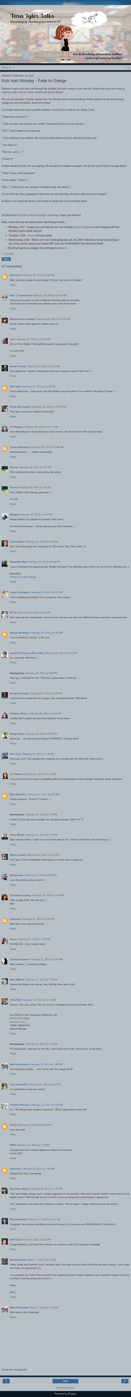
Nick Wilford (17, 979)
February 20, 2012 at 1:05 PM (47, 447)
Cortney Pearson (19, 1104)
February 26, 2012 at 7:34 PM (46, 1188)
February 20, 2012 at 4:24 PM (44, 561)
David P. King (17, 366)
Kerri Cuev (16, 1239)
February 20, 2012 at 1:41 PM (35, 467)
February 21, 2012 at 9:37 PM (46, 959)
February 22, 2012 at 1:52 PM (44, 1084)
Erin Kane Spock (19, 1188)
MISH (13, 1145)
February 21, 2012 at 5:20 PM (38, 919)
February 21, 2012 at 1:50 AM (38, 754)
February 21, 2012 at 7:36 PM (34, 939)
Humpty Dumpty (19, 693)
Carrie (13, 1124)
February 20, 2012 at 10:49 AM (33, 339)
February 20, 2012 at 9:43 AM (38, 275)
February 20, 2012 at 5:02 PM (47, 592)
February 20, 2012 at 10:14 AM (53, 319)
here (64, 248)
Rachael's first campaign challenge (38, 215)
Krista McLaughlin (20, 406)
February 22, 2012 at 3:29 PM (46, 1104)
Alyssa (14, 467)
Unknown (15, 275)
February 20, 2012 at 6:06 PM (34, 612)
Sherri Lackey (18, 855)
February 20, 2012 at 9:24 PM (45, 713)
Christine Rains (19, 713)
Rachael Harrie (18, 1259)
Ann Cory (15, 754)
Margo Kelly (17, 733)
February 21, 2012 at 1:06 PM (41, 814)
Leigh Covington (20, 592)
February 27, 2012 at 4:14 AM (44, 1219)
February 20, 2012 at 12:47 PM (41, 426)
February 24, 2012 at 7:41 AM (38, 1168)
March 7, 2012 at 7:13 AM (44, 1307)
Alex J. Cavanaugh (21, 295)
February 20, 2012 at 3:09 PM (36, 514)
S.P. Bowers (16, 426)
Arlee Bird (15, 999)
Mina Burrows (18, 794)
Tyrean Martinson (20, 447)
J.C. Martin (16, 774)
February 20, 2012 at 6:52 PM (46, 632)
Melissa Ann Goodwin (22, 319)
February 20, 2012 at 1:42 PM (35, 487)
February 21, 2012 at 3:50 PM (40, 875)
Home (65, 1381)
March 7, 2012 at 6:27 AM (42, 1259)
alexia (13, 939)
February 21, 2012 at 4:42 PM (48, 895)
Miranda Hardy (18, 1219)
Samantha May (18, 561)
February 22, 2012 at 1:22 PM (41, 1044)
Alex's (31, 235)
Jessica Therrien (19, 959)
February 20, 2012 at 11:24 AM (43, 366)
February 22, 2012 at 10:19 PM (35, 1124)
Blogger (72, 1393)
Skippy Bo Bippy (19, 632)
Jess (12, 339)
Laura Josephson (83, 227)
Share (6, 259)
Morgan (14, 514)
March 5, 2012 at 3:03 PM (37, 1239)
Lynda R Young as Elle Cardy (26, 653)
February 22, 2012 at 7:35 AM (41, 979)
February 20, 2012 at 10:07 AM (50, 295)
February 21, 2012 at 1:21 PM (41, 834)
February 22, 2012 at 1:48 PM (46, 1064)
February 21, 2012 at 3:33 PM (43, 855)
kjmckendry (16, 875)
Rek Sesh (15, 386)
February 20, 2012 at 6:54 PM (61, 653)
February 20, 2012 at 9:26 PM (41, 733)
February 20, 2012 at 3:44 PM (41, 541)
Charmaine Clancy (20, 895)
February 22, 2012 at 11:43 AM (39, 999)
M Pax (13, 612)
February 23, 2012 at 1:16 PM (33, 1145)
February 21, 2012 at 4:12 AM (39, 774)
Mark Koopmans (19, 1064)
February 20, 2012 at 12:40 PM (49, 406)
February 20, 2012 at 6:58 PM (41, 673)
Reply (13, 284)
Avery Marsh (17, 834)
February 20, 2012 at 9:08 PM (46, 693)
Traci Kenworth (18, 1084)
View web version (65, 1387)
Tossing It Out (17, 1021)
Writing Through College (23, 577)
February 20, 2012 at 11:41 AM (38, 386)
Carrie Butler (17, 541)
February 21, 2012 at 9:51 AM (43, 794)
